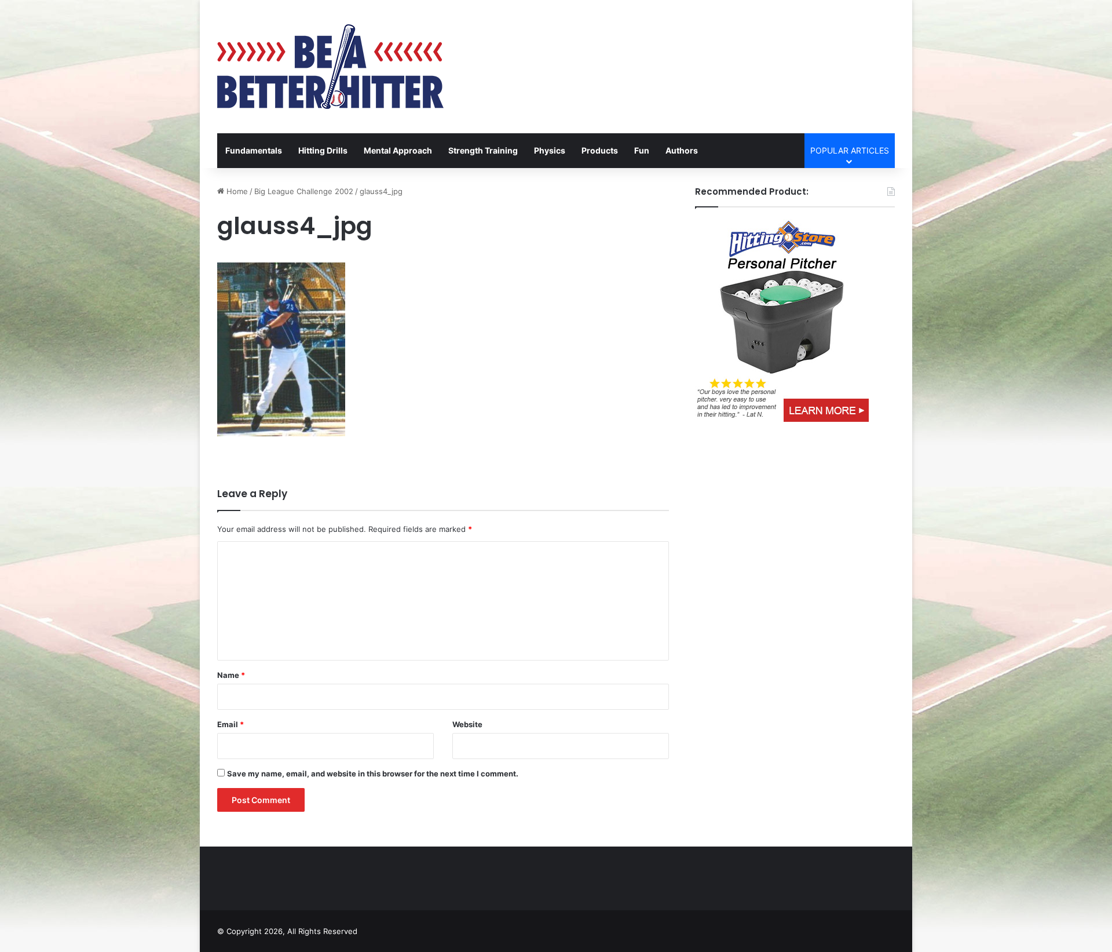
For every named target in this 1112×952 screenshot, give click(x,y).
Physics (549, 150)
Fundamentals (253, 150)
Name (231, 675)
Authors (681, 150)
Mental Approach (398, 150)
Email (230, 724)
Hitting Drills (323, 150)
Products (599, 150)
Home (236, 191)
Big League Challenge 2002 (303, 191)
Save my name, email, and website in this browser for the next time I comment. (372, 773)
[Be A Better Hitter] (330, 66)
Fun (641, 150)
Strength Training (483, 150)
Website (467, 724)
